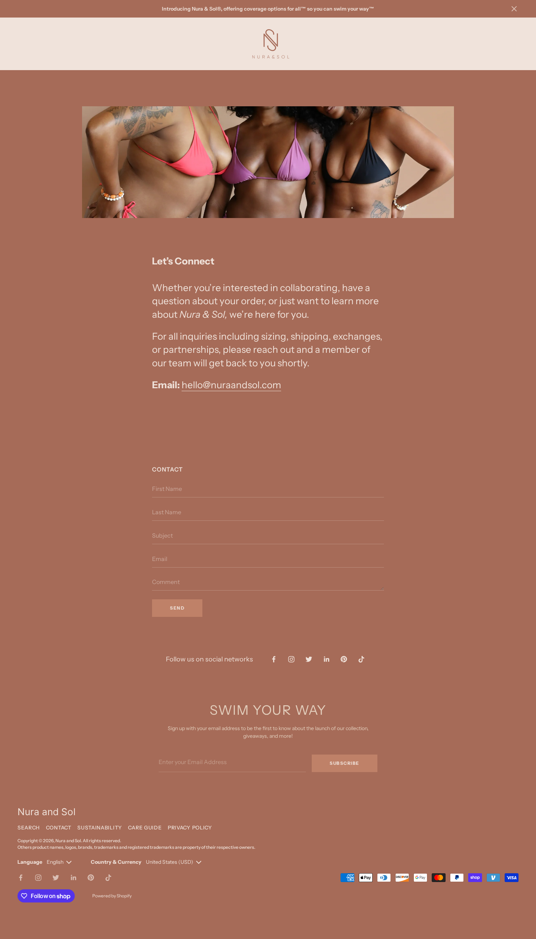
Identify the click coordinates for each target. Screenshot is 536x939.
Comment (164, 594)
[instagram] (291, 659)
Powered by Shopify (112, 895)
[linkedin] (326, 659)
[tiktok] (361, 659)
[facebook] (274, 659)
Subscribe (345, 763)
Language (30, 862)
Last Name (164, 524)
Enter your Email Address (188, 749)
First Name (164, 501)
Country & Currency (116, 862)
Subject (161, 548)
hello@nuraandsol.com (231, 385)
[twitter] (309, 659)
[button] (514, 9)
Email (158, 571)
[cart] (514, 44)
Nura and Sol (68, 840)
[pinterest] (344, 659)
